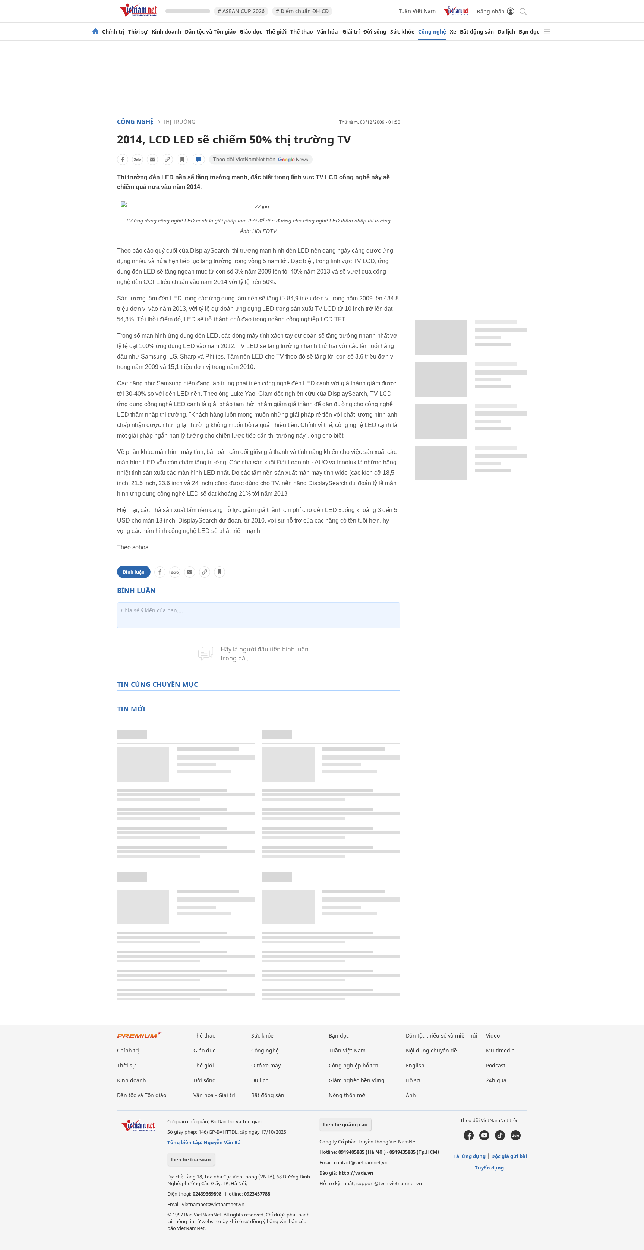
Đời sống (374, 31)
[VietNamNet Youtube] (484, 1138)
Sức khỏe (402, 31)
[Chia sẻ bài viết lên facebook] (122, 159)
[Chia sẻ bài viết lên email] (152, 159)
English (415, 1065)
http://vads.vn (355, 1172)
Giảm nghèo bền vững (357, 1080)
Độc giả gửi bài (509, 1156)
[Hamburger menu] (547, 31)
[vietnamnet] (139, 18)
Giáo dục (251, 31)
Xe (453, 31)
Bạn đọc (529, 31)
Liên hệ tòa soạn (191, 1159)
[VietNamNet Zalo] (516, 1138)
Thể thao (301, 31)
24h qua (496, 1080)
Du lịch (506, 31)
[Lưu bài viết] (182, 159)
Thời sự (138, 31)
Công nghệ (432, 31)
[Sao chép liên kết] (167, 159)
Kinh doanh (166, 31)
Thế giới (276, 31)
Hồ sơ (413, 1080)
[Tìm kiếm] (522, 11)
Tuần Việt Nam (417, 11)
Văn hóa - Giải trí (338, 31)
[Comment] (198, 159)
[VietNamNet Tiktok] (500, 1138)
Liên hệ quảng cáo (345, 1124)
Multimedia (500, 1050)
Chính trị (113, 31)
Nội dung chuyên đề (431, 1050)
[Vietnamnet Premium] (139, 1038)
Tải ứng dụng (470, 1156)
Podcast (495, 1065)
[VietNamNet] (95, 31)
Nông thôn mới (348, 1095)
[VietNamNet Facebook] (469, 1138)
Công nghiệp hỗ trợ (353, 1065)
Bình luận (134, 572)
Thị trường (179, 121)
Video (493, 1035)
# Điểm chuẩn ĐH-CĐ (302, 11)
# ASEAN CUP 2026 (241, 11)
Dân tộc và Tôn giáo (210, 31)
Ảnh (411, 1095)
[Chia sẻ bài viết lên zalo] (137, 159)
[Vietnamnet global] (456, 13)
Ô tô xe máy (266, 1065)
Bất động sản (477, 31)
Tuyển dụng (489, 1167)
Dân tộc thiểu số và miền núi (441, 1035)
